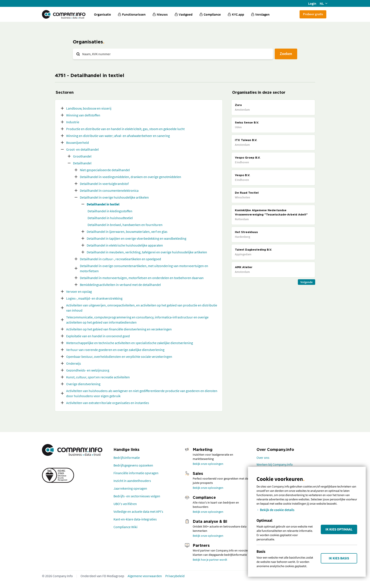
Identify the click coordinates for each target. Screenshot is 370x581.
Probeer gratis (313, 14)
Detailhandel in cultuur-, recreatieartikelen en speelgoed (120, 259)
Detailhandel (82, 163)
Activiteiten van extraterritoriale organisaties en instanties (107, 403)
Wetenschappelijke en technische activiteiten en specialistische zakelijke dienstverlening (129, 343)
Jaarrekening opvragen (130, 488)
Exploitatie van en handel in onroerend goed (98, 336)
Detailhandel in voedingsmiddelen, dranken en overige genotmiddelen (130, 177)
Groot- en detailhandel (82, 149)
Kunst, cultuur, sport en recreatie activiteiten (98, 377)
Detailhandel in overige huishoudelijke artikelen (114, 197)
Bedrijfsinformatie (126, 457)
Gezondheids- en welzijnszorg (87, 370)
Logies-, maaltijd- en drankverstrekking (94, 298)
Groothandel (82, 156)
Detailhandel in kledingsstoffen (110, 211)
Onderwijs (73, 363)
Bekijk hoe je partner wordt (210, 560)
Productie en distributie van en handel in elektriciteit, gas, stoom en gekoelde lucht (125, 129)
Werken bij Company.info (275, 464)
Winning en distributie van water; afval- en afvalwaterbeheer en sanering (118, 136)
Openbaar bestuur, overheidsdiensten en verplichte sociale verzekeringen (119, 356)
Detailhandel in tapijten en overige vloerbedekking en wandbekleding (136, 238)
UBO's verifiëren (125, 504)
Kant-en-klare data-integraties (135, 519)
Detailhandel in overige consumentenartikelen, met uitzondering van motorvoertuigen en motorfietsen (144, 268)
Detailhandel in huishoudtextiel (110, 218)
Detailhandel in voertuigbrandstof (104, 183)
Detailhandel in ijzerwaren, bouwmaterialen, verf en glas (127, 231)
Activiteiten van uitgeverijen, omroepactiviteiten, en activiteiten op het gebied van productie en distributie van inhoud (141, 307)
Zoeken (286, 53)
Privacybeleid (175, 576)
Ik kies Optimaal (338, 529)
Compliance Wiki (125, 527)
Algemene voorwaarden (145, 576)
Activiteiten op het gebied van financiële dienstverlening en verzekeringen (119, 329)
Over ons (263, 457)
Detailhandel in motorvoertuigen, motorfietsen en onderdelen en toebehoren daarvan (142, 278)
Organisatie (102, 14)
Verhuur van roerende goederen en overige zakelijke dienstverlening (115, 350)
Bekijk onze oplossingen (208, 464)
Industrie (72, 122)
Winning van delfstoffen (83, 115)
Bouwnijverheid (77, 142)
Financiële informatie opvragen (135, 473)
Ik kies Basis (339, 558)
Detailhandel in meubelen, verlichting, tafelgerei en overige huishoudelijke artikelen (147, 252)
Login (312, 3)
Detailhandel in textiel (103, 204)
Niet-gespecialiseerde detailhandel (105, 170)
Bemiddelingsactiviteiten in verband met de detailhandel (120, 284)
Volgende (306, 282)
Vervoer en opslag (79, 291)
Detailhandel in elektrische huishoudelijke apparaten (125, 245)
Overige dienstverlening (83, 384)
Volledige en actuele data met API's (138, 511)
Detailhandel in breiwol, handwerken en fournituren (125, 225)
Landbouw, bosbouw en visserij (88, 108)
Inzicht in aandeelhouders (132, 480)
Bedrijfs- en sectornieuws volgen (136, 496)
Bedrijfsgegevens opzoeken (133, 465)
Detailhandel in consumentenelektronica (109, 190)
